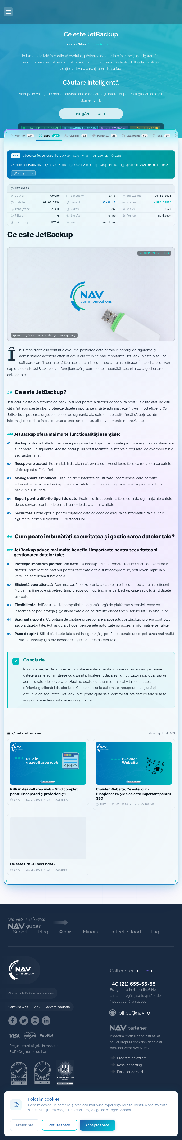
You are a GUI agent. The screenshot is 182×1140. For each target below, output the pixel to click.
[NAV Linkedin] (46, 1020)
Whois (66, 932)
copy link (25, 173)
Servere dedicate (57, 1007)
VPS (37, 1007)
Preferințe (24, 1125)
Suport (20, 932)
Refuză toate (59, 1125)
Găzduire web (18, 1007)
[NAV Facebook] (12, 1020)
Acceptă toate (97, 1125)
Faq (155, 932)
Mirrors (90, 932)
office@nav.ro (134, 1013)
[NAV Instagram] (35, 1020)
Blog (43, 932)
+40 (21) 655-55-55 (133, 984)
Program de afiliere (132, 1058)
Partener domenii (130, 1072)
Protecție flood (125, 932)
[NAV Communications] (29, 12)
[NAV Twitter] (23, 1020)
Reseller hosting (129, 1065)
